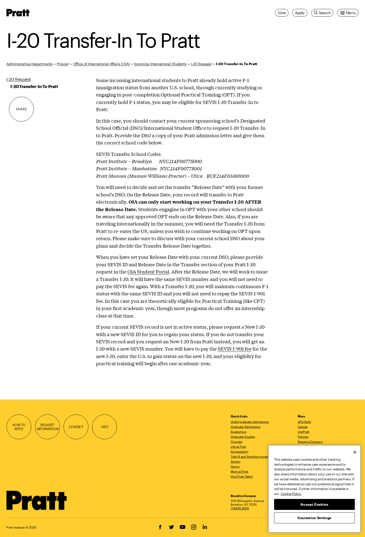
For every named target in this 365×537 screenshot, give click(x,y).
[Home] (36, 500)
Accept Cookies (314, 504)
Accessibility (239, 451)
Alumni (235, 461)
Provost (63, 64)
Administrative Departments (29, 64)
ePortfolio (304, 421)
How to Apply (18, 427)
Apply (300, 12)
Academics (238, 431)
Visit (105, 427)
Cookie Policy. (291, 493)
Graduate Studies (243, 436)
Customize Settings (314, 518)
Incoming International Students (160, 64)
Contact (76, 427)
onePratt (303, 431)
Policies (303, 436)
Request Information (47, 427)
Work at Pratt (239, 471)
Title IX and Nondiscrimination (251, 456)
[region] (314, 489)
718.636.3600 (240, 508)
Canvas (303, 426)
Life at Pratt (238, 446)
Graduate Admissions (245, 426)
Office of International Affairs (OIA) (101, 64)
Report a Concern (310, 441)
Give (282, 12)
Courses (236, 441)
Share (21, 109)
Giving (235, 466)
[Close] (354, 452)
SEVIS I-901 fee (235, 348)
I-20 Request (201, 64)
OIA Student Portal (148, 271)
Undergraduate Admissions (250, 421)
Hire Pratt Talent (242, 476)
